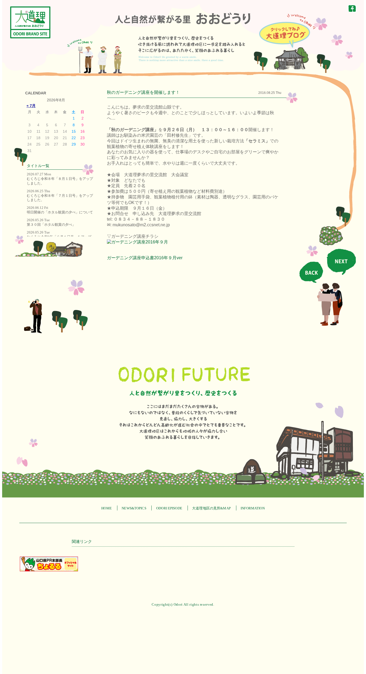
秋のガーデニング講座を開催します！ (143, 92)
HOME (106, 508)
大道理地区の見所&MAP (211, 508)
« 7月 (31, 105)
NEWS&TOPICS (134, 508)
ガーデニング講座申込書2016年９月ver (144, 257)
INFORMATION (252, 508)
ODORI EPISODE (169, 508)
